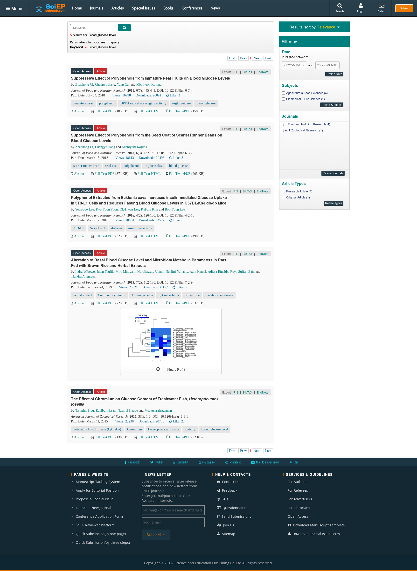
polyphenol (106, 103)
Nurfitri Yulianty (177, 271)
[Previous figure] (158, 369)
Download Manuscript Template (318, 525)
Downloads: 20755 (151, 421)
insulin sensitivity (140, 228)
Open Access (298, 516)
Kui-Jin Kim (149, 209)
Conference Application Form (99, 516)
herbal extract (82, 295)
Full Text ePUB (179, 111)
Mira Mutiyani (125, 271)
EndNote (262, 72)
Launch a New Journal (93, 507)
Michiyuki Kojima (148, 84)
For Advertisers (300, 499)
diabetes (116, 228)
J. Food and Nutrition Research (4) (307, 124)
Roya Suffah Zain (242, 271)
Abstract (79, 111)
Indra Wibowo (85, 271)
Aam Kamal (198, 271)
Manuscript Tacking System (98, 481)
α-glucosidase (181, 103)
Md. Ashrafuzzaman (158, 410)
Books (168, 8)
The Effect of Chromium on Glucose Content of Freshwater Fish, (144, 401)
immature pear (83, 103)
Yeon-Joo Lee (84, 209)
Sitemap (228, 533)
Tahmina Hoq (84, 410)
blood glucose (206, 103)
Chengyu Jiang (105, 84)
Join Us (228, 525)
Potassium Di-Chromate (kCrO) (97, 430)
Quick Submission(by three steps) (103, 542)
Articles (117, 8)
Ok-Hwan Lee (129, 209)
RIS (235, 72)
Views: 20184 (124, 220)
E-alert (381, 11)
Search (340, 11)
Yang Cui (123, 84)
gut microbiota (169, 295)
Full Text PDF (104, 111)
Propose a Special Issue (95, 499)
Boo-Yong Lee (175, 209)
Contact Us (230, 481)
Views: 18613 (124, 158)
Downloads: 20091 (148, 95)
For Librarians (299, 507)
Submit (404, 8)
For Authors (297, 481)
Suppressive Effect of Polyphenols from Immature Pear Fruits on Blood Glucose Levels (150, 78)
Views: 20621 (128, 287)
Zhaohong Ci (84, 84)
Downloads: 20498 (151, 158)
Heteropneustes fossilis (163, 429)
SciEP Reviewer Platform (95, 525)
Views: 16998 (121, 95)
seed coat (111, 166)
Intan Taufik (105, 271)
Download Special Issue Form (316, 533)
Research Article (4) (299, 191)
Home (77, 8)
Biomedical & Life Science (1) (305, 99)
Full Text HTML (149, 111)
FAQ (224, 499)
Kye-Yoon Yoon (107, 209)
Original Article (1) (298, 197)
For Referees (298, 490)
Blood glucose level (214, 429)
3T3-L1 (78, 228)
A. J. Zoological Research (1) (304, 130)
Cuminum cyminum (111, 295)
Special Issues (143, 8)
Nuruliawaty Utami (150, 271)
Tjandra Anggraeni (84, 276)
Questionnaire (234, 507)
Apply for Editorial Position (97, 490)
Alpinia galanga (142, 295)
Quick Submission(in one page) (101, 533)
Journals (96, 8)
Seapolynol (97, 228)
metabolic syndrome (219, 295)
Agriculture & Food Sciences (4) (307, 93)
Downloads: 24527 (151, 220)
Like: (175, 95)
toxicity (190, 429)
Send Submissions (236, 516)
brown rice (192, 295)
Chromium (134, 429)
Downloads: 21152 (155, 287)
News (215, 8)
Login (360, 11)
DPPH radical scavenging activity (143, 103)
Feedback (229, 490)
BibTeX (247, 72)
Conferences (192, 8)
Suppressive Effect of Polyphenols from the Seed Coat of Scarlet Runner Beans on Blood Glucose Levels (146, 137)
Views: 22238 (124, 421)
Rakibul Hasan (106, 410)
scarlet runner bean (86, 166)
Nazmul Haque (128, 410)
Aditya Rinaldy (218, 271)
